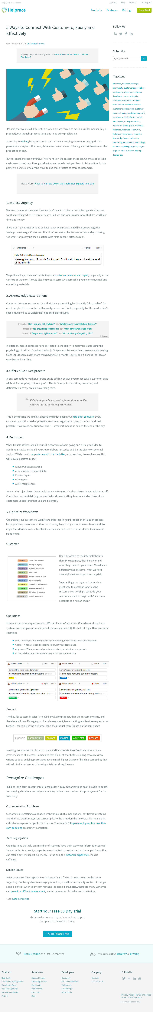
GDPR (123, 997)
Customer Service (36, 43)
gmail (125, 125)
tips (121, 155)
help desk (139, 125)
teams (116, 155)
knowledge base (120, 138)
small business (127, 150)
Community (37, 985)
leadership (134, 138)
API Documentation (70, 981)
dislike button (130, 117)
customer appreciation (134, 87)
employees (118, 121)
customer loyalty (130, 96)
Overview (66, 978)
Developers (146, 2)
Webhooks (66, 985)
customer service (20, 898)
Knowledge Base (9, 985)
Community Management (12, 981)
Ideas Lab (36, 992)
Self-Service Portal (9, 992)
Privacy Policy (127, 994)
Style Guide (67, 992)
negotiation (128, 142)
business (117, 83)
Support (133, 2)
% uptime (31, 954)
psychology (140, 142)
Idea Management (9, 988)
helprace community (131, 129)
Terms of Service (143, 994)
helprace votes (120, 134)
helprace (117, 129)
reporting (125, 146)
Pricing (4, 995)
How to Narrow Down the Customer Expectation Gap (64, 183)
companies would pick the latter (47, 454)
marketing (117, 142)
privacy (134, 953)
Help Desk (5, 978)
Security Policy (135, 997)
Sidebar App (67, 988)
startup (138, 150)
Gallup (24, 141)
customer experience (77, 855)
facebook (117, 125)
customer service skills (123, 108)
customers (118, 117)
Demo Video (37, 988)
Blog (123, 2)
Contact (113, 2)
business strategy (130, 83)
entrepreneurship (132, 121)
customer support (136, 113)
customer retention (122, 100)
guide (131, 125)
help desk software (83, 416)
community (118, 87)
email (139, 117)
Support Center (38, 978)
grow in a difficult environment (28, 891)
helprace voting (135, 134)
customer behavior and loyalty (72, 275)
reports (134, 146)
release (116, 146)
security (122, 953)
